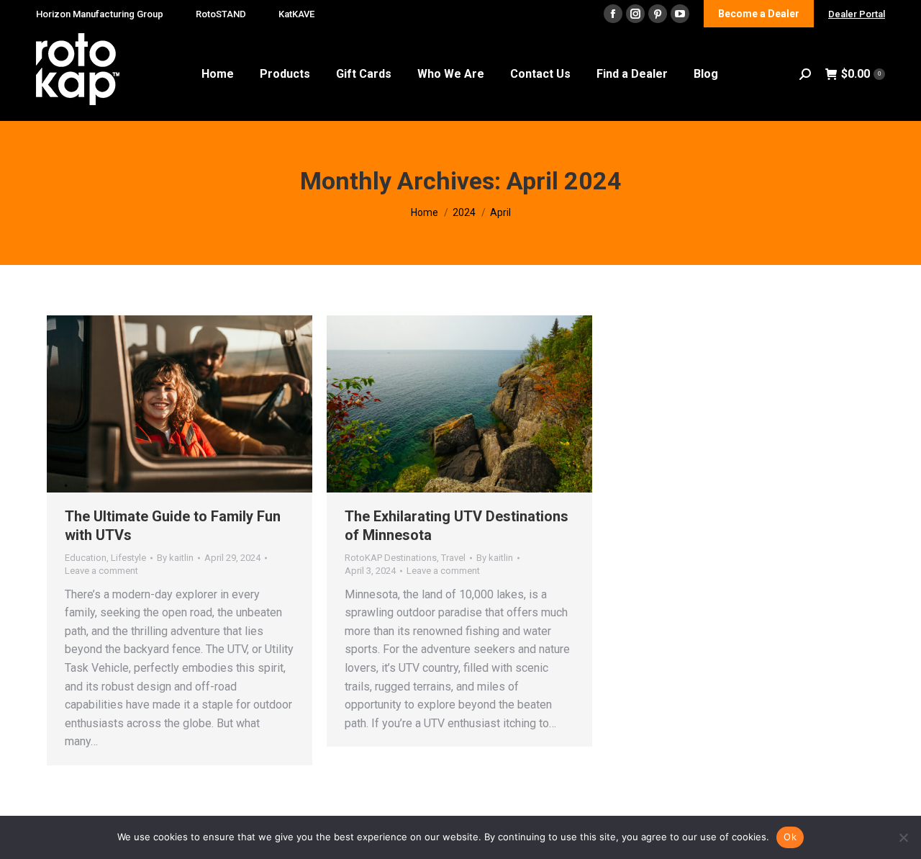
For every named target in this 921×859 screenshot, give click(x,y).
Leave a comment (101, 570)
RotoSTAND (221, 14)
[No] (903, 837)
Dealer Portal (856, 14)
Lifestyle (128, 557)
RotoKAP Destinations (391, 557)
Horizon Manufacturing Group (99, 14)
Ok (790, 836)
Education (85, 557)
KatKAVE (296, 14)
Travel (453, 557)
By (175, 557)
